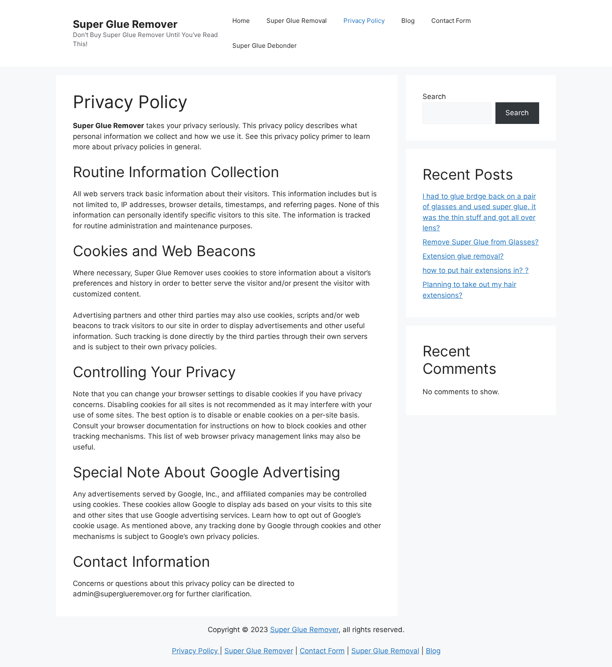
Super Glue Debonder (264, 45)
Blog (408, 21)
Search (434, 96)
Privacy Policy (364, 21)
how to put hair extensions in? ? (476, 270)
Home (241, 21)
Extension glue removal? (463, 256)
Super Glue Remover (125, 24)
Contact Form (451, 21)
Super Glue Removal (296, 21)
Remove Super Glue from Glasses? (481, 242)
